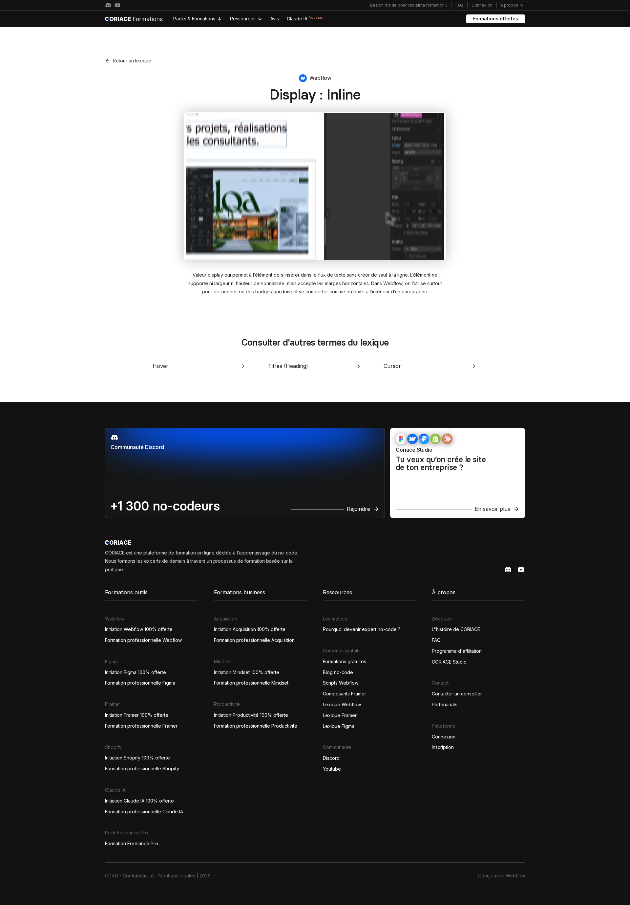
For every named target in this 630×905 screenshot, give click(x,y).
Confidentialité (138, 875)
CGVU (111, 875)
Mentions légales (176, 875)
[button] (512, 5)
